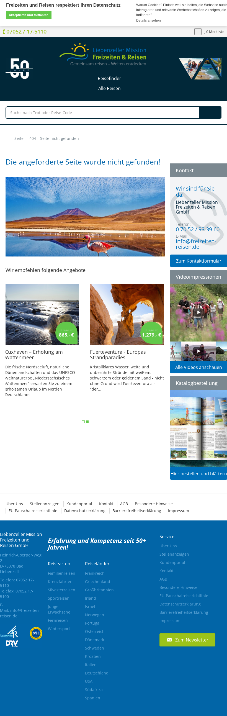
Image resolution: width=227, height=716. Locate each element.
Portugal (92, 623)
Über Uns (14, 503)
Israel (90, 606)
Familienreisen (61, 573)
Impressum (178, 510)
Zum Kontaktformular (198, 261)
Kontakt (106, 503)
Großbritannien (98, 589)
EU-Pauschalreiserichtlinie (33, 510)
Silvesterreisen (61, 589)
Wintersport (59, 628)
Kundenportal (79, 503)
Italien (91, 664)
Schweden (94, 648)
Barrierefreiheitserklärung (136, 510)
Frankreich (95, 573)
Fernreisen (58, 620)
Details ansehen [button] (149, 20)
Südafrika (94, 689)
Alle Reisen (109, 88)
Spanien (92, 697)
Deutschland (97, 673)
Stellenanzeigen (45, 503)
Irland (90, 598)
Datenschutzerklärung (84, 510)
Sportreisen (58, 598)
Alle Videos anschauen (198, 367)
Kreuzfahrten (60, 581)
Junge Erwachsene (59, 609)
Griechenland (97, 581)
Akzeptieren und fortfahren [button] (28, 15)
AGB (124, 503)
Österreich (95, 631)
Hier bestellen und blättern (199, 474)
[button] (187, 639)
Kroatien (93, 656)
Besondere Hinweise (154, 503)
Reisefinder (109, 78)
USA (88, 681)
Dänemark (94, 639)
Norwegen (94, 614)
